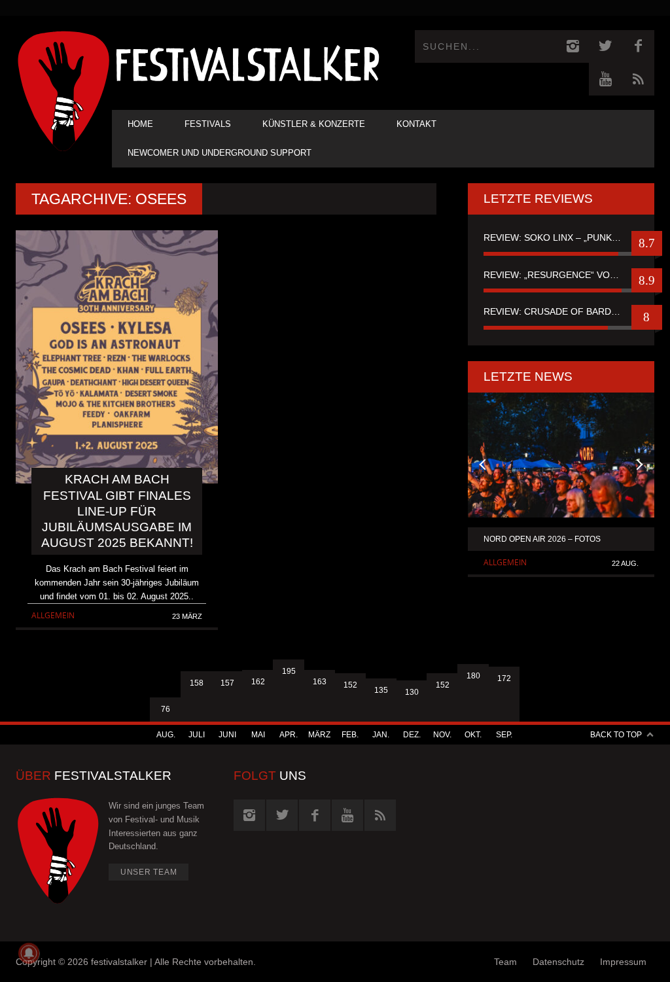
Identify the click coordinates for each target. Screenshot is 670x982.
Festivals (208, 124)
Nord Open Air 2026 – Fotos (542, 539)
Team (505, 961)
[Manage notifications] (28, 953)
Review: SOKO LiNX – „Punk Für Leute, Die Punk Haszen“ (561, 237)
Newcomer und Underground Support (219, 153)
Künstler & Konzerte (313, 124)
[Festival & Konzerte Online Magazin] (247, 62)
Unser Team (148, 872)
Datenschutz (558, 961)
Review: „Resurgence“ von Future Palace (561, 275)
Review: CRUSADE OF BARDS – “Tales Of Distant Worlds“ (561, 311)
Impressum (623, 961)
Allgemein (53, 615)
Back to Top (616, 734)
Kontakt (416, 124)
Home (140, 124)
